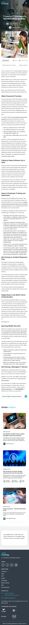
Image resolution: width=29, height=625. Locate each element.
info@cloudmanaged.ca (6, 389)
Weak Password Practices (9, 65)
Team (2, 573)
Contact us (4, 571)
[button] (26, 2)
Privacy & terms (5, 587)
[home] (4, 3)
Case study (4, 580)
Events (3, 578)
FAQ (2, 585)
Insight (12, 13)
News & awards (5, 582)
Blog (17, 13)
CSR (2, 576)
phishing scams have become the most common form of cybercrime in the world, (14, 204)
